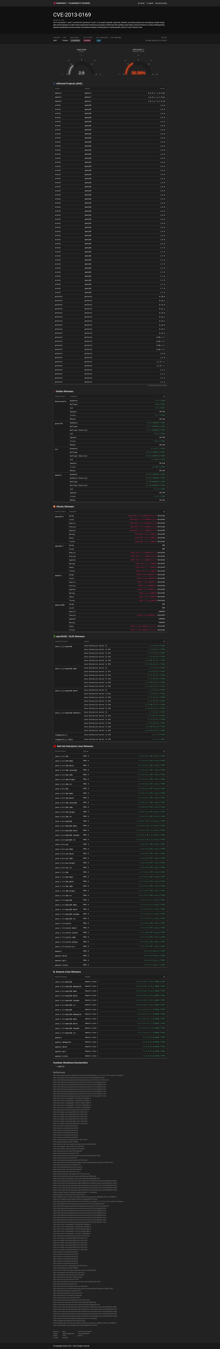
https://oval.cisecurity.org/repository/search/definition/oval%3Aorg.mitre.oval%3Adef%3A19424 (85, 1185)
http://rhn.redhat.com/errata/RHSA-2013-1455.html (70, 1121)
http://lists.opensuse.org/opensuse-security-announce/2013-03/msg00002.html (79, 1087)
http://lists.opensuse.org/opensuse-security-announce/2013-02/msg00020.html (79, 1082)
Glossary (65, 1337)
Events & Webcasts (68, 1333)
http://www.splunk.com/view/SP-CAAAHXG (67, 1169)
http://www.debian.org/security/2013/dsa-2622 (69, 1149)
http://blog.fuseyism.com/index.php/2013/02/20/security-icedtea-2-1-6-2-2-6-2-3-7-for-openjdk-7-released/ (88, 1075)
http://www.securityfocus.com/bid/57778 (67, 1165)
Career (55, 1335)
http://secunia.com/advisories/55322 (65, 1133)
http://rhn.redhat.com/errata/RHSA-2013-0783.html (70, 1116)
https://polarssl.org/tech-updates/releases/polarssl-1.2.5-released (75, 1192)
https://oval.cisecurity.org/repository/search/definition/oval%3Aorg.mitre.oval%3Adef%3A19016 (85, 1183)
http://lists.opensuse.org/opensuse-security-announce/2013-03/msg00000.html (79, 1084)
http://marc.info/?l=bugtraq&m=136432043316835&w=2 (72, 1100)
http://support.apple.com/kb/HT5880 (65, 1142)
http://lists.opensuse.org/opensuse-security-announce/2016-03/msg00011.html (79, 1096)
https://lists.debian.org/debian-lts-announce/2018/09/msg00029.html (76, 1178)
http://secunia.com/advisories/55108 (65, 1128)
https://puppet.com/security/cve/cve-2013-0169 (69, 1194)
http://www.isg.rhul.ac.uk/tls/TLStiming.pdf (67, 1151)
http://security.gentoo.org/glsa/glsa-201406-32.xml (70, 1139)
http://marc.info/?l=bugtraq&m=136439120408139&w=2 (72, 1103)
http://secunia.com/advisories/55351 (65, 1137)
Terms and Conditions (85, 1331)
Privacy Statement (83, 1333)
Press (64, 1335)
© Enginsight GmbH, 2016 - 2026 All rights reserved (71, 1346)
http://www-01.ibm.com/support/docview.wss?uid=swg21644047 (75, 1144)
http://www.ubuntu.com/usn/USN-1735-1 (66, 1171)
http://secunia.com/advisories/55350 (65, 1135)
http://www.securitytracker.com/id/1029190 (67, 1167)
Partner (55, 1333)
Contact (55, 1337)
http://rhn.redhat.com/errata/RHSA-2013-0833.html (70, 1119)
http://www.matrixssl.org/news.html (65, 1158)
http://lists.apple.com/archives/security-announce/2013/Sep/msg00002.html (79, 1077)
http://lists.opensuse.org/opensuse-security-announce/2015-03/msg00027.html (79, 1094)
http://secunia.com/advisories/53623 (65, 1126)
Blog (64, 1331)
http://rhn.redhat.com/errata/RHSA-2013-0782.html (70, 1114)
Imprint (80, 1335)
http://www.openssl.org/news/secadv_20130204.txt (70, 1160)
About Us (56, 1331)
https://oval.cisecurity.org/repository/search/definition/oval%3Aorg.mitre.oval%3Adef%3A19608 (85, 1190)
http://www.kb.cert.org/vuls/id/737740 (66, 1153)
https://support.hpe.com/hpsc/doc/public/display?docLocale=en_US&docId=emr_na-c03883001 (85, 1197)
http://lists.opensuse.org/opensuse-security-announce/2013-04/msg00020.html (79, 1089)
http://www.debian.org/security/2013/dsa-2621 (69, 1146)
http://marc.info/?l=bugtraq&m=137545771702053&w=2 (72, 1107)
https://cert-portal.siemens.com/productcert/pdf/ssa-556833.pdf (74, 1176)
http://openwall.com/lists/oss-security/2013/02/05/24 (71, 1110)
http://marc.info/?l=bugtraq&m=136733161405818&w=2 (72, 1105)
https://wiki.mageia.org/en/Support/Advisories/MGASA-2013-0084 (75, 1199)
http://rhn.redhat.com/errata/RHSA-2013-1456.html (70, 1123)
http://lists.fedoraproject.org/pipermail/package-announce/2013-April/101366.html (81, 1080)
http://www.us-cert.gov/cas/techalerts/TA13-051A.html (71, 1174)
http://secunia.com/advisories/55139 (65, 1130)
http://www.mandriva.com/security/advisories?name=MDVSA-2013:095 (77, 1155)
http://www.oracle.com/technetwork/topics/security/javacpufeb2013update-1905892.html (83, 1162)
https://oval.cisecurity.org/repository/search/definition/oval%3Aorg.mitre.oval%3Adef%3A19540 (85, 1188)
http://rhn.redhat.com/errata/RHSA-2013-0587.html (70, 1112)
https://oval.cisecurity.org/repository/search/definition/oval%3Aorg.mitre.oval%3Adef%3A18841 (85, 1181)
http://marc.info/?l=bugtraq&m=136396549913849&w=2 (72, 1098)
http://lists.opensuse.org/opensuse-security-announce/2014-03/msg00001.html (79, 1091)
